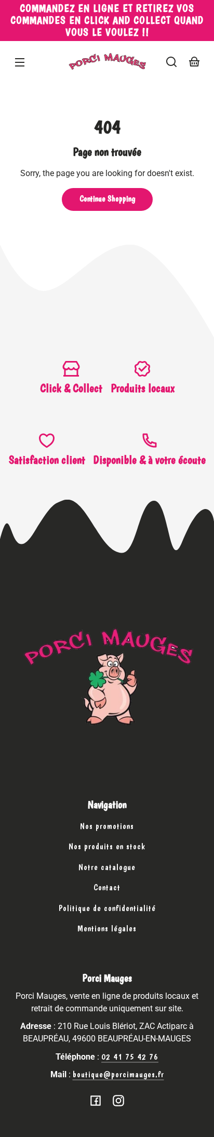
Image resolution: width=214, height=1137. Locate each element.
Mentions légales (107, 928)
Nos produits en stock (107, 846)
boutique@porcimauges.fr (118, 1074)
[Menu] (19, 61)
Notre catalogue (107, 867)
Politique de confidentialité (107, 908)
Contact (107, 887)
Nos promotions (107, 826)
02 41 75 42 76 (129, 1057)
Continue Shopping (107, 199)
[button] (171, 61)
